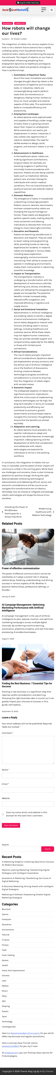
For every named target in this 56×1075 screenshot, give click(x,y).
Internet (5, 975)
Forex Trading (8, 955)
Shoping (6, 1006)
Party (4, 996)
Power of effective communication (21, 568)
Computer (20, 23)
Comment (7, 733)
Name (5, 769)
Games (5, 960)
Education (6, 924)
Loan (4, 980)
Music (5, 991)
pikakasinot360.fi (10, 1046)
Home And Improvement (13, 970)
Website (6, 798)
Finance (5, 940)
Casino (5, 914)
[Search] (51, 9)
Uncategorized (8, 1026)
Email (5, 784)
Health (5, 965)
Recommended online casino (25, 1033)
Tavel (4, 1016)
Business (7, 23)
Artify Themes (46, 1071)
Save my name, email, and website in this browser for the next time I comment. (26, 814)
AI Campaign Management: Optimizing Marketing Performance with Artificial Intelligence (23, 607)
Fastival (5, 934)
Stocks (5, 1011)
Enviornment (8, 929)
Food (4, 950)
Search (5, 844)
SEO (4, 1001)
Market (5, 986)
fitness (5, 945)
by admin (6, 39)
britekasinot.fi (11, 1052)
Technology (7, 1021)
